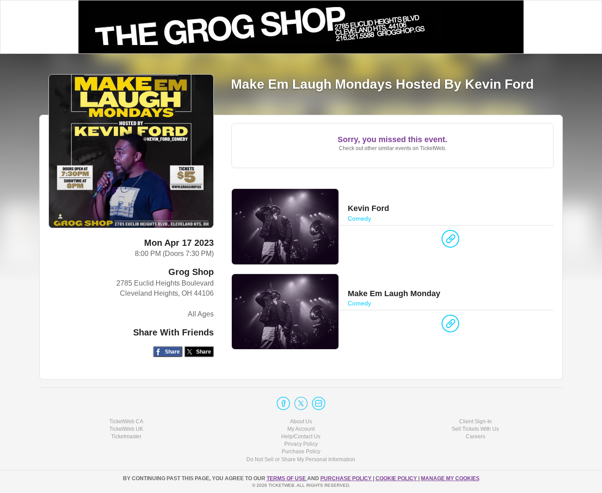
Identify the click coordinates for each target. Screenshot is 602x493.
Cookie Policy (396, 478)
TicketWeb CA (126, 421)
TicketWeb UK (126, 429)
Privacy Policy (301, 444)
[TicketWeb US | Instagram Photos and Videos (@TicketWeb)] (318, 403)
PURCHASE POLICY (346, 478)
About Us (301, 421)
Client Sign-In (475, 421)
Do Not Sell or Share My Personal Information (300, 459)
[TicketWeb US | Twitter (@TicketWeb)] (301, 403)
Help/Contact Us (300, 436)
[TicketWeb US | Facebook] (283, 403)
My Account (301, 429)
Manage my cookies (450, 478)
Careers (475, 436)
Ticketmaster (126, 436)
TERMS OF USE (287, 478)
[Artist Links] (450, 241)
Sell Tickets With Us (475, 429)
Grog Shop (191, 272)
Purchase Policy (301, 451)
